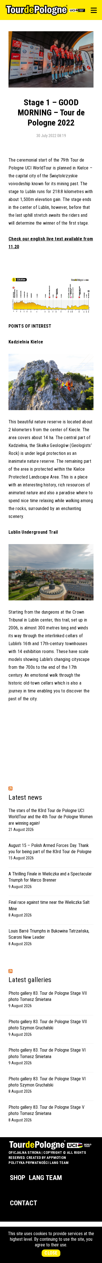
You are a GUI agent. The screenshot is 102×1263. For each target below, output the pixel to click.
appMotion (56, 1157)
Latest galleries (29, 980)
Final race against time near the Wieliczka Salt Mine (49, 905)
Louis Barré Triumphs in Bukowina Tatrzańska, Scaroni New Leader (48, 934)
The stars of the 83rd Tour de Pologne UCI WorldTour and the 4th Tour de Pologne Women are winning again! (50, 817)
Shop (17, 1178)
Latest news (25, 797)
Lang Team (45, 1178)
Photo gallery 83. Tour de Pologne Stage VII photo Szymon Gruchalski (47, 1024)
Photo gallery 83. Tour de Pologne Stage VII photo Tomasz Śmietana (47, 996)
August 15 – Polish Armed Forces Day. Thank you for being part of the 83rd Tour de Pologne (50, 848)
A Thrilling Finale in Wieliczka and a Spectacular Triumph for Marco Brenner (50, 877)
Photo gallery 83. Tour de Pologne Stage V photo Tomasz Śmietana (46, 1110)
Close (51, 1253)
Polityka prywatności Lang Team (38, 1163)
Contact (23, 1203)
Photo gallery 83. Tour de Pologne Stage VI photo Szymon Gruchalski (47, 1082)
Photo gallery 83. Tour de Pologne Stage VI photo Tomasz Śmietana (47, 1053)
